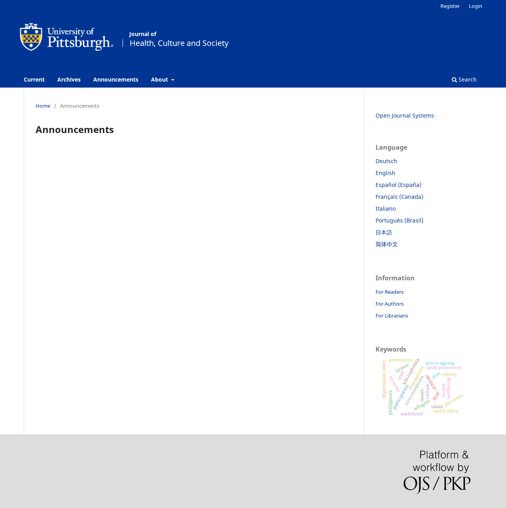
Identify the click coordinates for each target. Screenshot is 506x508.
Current (34, 79)
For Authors (390, 303)
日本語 (384, 232)
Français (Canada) (399, 196)
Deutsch (386, 161)
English (385, 173)
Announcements (115, 79)
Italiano (386, 208)
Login (475, 6)
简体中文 (387, 244)
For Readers (390, 291)
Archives (69, 79)
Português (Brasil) (399, 220)
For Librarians (392, 315)
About (160, 79)
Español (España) (398, 184)
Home (43, 105)
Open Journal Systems (405, 115)
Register (450, 6)
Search (467, 79)
